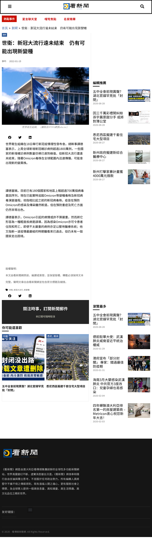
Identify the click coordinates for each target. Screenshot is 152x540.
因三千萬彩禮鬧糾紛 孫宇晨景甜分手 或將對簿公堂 (108, 116)
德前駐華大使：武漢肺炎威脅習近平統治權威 (108, 340)
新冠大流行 (18, 289)
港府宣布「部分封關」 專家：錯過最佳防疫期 (108, 362)
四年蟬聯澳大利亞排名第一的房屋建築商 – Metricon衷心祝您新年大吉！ (109, 411)
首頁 (5, 28)
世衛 (11, 289)
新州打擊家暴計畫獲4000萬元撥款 (108, 173)
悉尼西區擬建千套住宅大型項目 (65, 386)
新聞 (15, 28)
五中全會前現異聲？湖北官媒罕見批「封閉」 (108, 95)
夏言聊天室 (29, 19)
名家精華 (70, 19)
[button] (10, 137)
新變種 (26, 289)
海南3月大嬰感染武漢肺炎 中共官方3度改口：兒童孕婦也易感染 (109, 385)
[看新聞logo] (76, 9)
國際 (4, 35)
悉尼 (49, 336)
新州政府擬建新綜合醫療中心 (108, 154)
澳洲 (55, 336)
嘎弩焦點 (50, 19)
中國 (5, 336)
